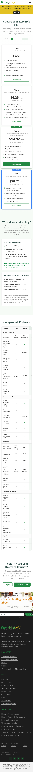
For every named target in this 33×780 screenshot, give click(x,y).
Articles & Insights (9, 656)
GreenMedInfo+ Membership (13, 669)
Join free (16, 12)
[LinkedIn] (18, 758)
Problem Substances (10, 735)
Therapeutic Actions (10, 723)
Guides (4, 663)
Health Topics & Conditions (13, 717)
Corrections (6, 694)
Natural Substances (10, 714)
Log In (7, 585)
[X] (22, 758)
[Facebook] (14, 758)
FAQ (3, 697)
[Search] (25, 2)
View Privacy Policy (21, 618)
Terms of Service (14, 745)
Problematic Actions (10, 729)
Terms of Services (8, 688)
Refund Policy (25, 745)
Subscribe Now (16, 121)
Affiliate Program (8, 703)
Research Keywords (9, 720)
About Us (5, 679)
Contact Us (6, 682)
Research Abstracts (9, 660)
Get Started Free (16, 80)
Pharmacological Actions (12, 726)
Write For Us (6, 700)
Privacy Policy (7, 685)
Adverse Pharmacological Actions (16, 732)
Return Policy (7, 691)
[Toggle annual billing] (13, 39)
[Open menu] (30, 2)
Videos (4, 666)
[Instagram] (10, 758)
